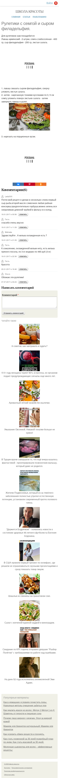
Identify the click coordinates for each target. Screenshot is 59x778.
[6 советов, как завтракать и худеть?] (29, 342)
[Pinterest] (29, 184)
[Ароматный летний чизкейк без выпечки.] (29, 399)
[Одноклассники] (40, 184)
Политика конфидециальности (14, 771)
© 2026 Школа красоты (11, 764)
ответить (23, 214)
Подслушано (39, 16)
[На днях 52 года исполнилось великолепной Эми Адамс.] (29, 676)
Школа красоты (29, 11)
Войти (50, 2)
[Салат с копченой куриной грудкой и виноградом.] (29, 619)
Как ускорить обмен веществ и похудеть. (23, 734)
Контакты (7, 768)
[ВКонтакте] (18, 184)
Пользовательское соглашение (22, 768)
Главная (16, 16)
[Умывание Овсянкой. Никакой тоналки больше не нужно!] (29, 426)
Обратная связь (9, 775)
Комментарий (10, 295)
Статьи (26, 16)
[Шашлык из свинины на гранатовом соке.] (29, 592)
